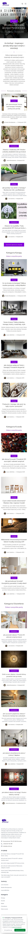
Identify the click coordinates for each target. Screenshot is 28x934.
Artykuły (4, 850)
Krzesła (14, 21)
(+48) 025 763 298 (7, 843)
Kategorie (4, 894)
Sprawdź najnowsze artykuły (14, 244)
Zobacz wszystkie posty (14, 256)
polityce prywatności (16, 927)
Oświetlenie (14, 146)
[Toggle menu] (25, 3)
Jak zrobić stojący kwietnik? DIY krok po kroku (12, 863)
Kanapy (14, 100)
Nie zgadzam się (8, 930)
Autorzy (4, 881)
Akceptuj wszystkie (20, 930)
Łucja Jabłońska (5, 890)
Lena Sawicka (4, 884)
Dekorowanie (4, 909)
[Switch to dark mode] (22, 3)
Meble (2, 903)
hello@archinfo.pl (7, 846)
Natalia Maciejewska (6, 887)
